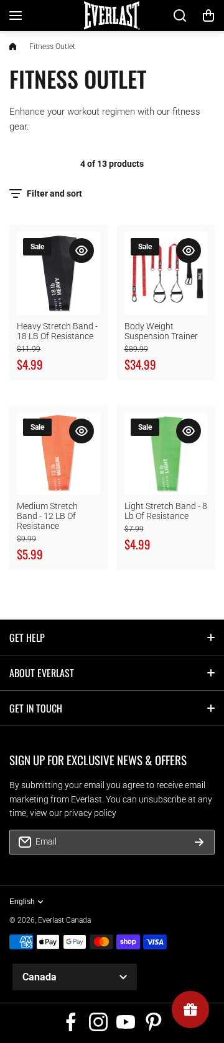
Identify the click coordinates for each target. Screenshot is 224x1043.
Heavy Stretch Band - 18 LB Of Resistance (57, 331)
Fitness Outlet (52, 46)
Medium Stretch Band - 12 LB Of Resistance (47, 516)
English (22, 901)
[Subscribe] (199, 842)
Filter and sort (54, 193)
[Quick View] (81, 250)
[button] (208, 15)
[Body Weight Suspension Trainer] (166, 273)
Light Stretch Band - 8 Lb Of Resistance (165, 511)
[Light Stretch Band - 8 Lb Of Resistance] (166, 453)
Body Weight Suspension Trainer (161, 331)
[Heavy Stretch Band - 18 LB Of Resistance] (58, 273)
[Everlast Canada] (112, 15)
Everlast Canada (64, 920)
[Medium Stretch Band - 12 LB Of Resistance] (58, 453)
